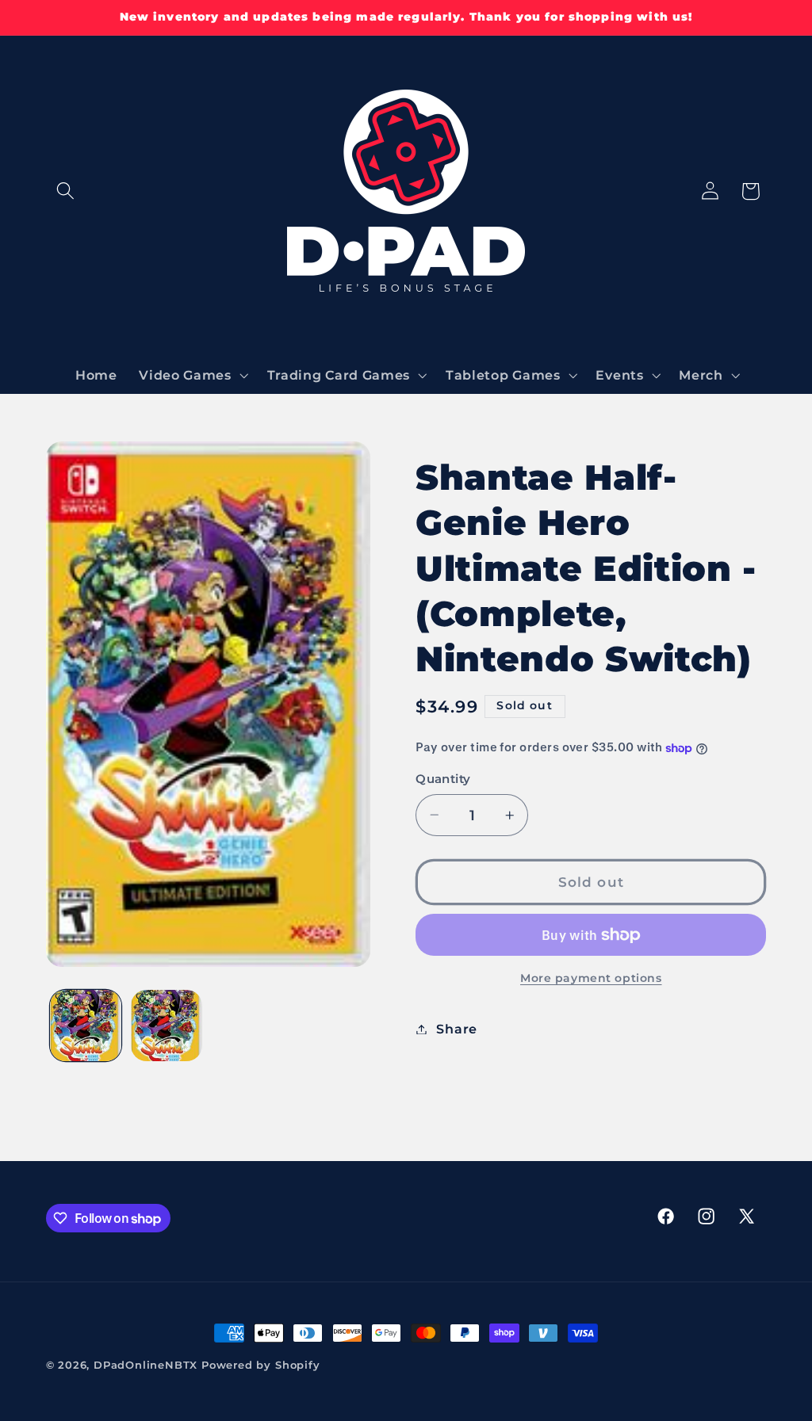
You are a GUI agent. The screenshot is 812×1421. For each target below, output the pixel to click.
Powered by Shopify (260, 1365)
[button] (66, 191)
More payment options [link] (591, 978)
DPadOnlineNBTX (145, 1365)
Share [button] (456, 1029)
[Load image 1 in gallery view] (85, 1025)
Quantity (443, 779)
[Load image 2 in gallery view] (166, 1025)
